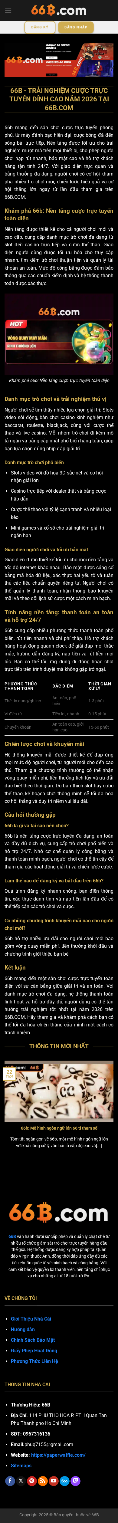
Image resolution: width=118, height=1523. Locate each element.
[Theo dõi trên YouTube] (54, 1481)
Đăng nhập (76, 27)
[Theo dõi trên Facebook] (10, 1481)
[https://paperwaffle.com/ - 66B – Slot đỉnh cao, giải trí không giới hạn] (59, 11)
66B (95, 1515)
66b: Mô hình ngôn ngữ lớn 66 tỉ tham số (59, 1128)
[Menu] (8, 10)
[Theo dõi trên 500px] (65, 1481)
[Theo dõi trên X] (21, 1481)
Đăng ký (40, 27)
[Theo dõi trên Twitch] (75, 1481)
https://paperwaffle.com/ (58, 1455)
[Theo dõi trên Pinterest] (32, 1481)
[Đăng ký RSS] (43, 1481)
